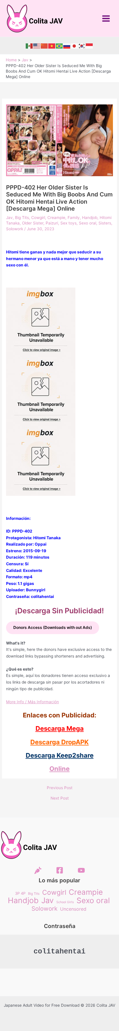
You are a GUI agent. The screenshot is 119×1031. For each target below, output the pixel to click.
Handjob (89, 217)
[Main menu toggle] (106, 18)
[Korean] (82, 45)
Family (74, 217)
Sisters (104, 223)
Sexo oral (87, 223)
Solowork (14, 229)
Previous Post (59, 788)
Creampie (56, 217)
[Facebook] (59, 870)
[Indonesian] (89, 45)
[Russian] (67, 45)
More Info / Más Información (32, 701)
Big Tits (22, 217)
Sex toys (68, 223)
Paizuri (52, 223)
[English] (37, 45)
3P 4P (20, 893)
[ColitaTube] (81, 870)
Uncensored (73, 909)
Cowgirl (38, 217)
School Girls (65, 902)
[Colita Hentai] (38, 870)
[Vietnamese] (52, 45)
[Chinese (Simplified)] (44, 45)
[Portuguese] (59, 45)
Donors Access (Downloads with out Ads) (52, 627)
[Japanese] (74, 45)
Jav (9, 217)
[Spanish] (29, 45)
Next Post (60, 798)
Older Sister (32, 223)
